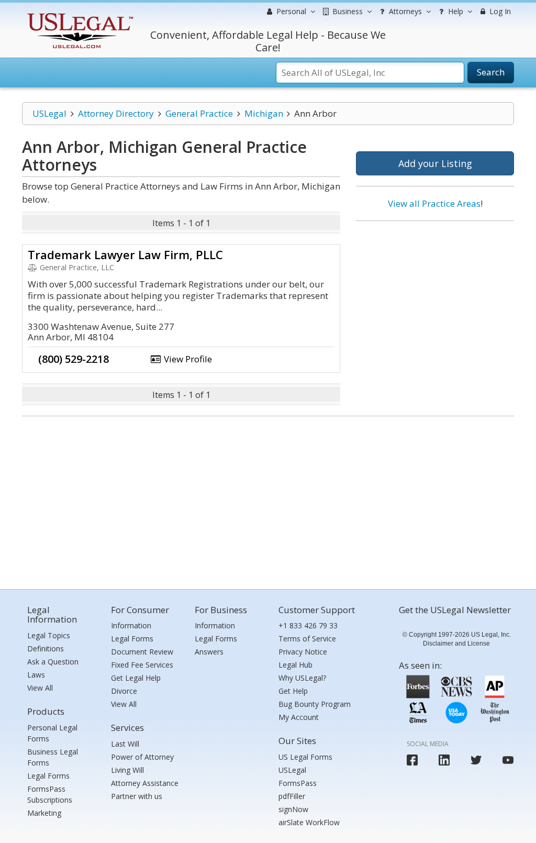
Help (454, 11)
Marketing (44, 813)
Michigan (263, 113)
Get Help (293, 691)
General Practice (199, 113)
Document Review (142, 652)
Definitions (45, 648)
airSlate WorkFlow (309, 822)
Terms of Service (307, 639)
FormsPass (297, 783)
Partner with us (136, 796)
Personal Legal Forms (52, 733)
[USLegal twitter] (476, 760)
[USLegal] (79, 14)
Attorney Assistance (144, 783)
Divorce (124, 691)
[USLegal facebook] (412, 760)
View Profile (187, 359)
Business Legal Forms (52, 757)
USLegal (49, 113)
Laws (36, 675)
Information (131, 625)
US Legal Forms (305, 757)
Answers (209, 652)
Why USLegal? (302, 678)
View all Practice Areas (434, 203)
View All (40, 688)
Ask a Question (53, 662)
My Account (298, 717)
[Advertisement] (435, 296)
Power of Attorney (142, 757)
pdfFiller (291, 796)
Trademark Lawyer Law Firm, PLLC (125, 254)
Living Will (127, 770)
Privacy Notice (302, 652)
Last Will (125, 744)
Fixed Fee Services (142, 665)
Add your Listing (435, 163)
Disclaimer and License (456, 643)
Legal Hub (295, 665)
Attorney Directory (116, 113)
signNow (293, 809)
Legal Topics (48, 635)
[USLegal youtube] (507, 760)
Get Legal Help (136, 678)
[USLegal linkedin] (444, 760)
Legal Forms (48, 776)
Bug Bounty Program (314, 704)
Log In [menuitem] (499, 11)
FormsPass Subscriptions (49, 794)
